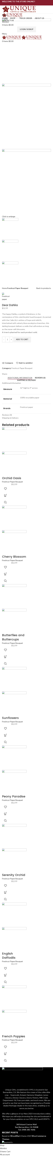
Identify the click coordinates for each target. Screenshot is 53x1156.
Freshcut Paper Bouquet (17, 288)
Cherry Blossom (14, 557)
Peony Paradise (13, 796)
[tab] (20, 378)
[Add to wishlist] (5, 488)
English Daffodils (8, 955)
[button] (5, 495)
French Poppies (13, 1036)
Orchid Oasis (11, 478)
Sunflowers (10, 718)
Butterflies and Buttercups (13, 637)
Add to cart (22, 339)
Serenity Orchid (13, 875)
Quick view (5, 502)
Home (4, 288)
